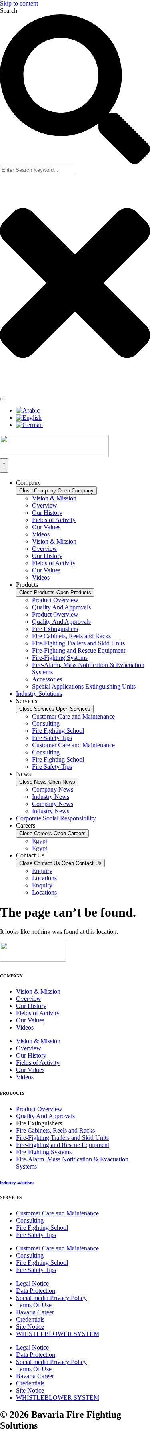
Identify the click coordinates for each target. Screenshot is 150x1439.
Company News (52, 789)
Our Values (46, 527)
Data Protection (35, 1290)
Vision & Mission (54, 498)
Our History (47, 512)
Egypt (39, 841)
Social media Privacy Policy (51, 1297)
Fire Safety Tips (52, 737)
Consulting (46, 723)
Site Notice (30, 1326)
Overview (44, 505)
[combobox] (37, 170)
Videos (41, 534)
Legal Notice (32, 1283)
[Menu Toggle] (4, 465)
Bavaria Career (35, 1312)
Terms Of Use (34, 1305)
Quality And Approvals (61, 607)
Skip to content (19, 3)
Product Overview (55, 600)
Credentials (30, 1319)
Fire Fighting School (58, 730)
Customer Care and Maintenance (73, 716)
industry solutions (17, 1182)
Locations (44, 878)
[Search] (3, 399)
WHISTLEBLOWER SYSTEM (57, 1333)
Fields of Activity (54, 519)
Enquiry (42, 870)
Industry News (50, 796)
